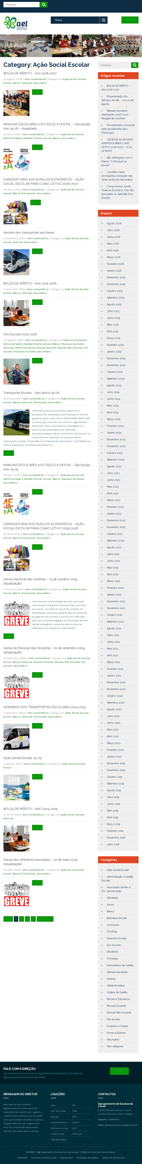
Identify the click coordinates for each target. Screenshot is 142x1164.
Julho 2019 (113, 797)
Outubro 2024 (115, 372)
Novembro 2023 (116, 446)
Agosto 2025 (114, 304)
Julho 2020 (113, 716)
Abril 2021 (112, 655)
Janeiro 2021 (114, 675)
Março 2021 (113, 662)
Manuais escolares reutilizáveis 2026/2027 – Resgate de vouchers (115, 114)
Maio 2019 (112, 810)
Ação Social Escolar (74, 79)
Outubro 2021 (114, 614)
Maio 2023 (113, 486)
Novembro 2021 (116, 608)
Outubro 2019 (114, 776)
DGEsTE (76, 1122)
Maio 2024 (113, 405)
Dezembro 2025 (116, 277)
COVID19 (112, 931)
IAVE (74, 1128)
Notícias (27, 82)
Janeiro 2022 (114, 594)
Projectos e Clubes (25, 351)
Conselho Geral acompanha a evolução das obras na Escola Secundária (116, 176)
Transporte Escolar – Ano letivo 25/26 (31, 393)
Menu (58, 20)
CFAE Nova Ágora (59, 1139)
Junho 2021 (113, 641)
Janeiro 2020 (114, 756)
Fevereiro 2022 (115, 587)
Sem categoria (115, 1046)
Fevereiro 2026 (115, 264)
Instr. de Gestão (58, 1111)
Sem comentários (35, 79)
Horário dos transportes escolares (28, 232)
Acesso (130, 20)
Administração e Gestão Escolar (22, 138)
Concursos (113, 924)
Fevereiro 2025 (115, 345)
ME (73, 1105)
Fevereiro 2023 (115, 507)
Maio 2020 (113, 729)
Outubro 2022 (115, 534)
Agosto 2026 (114, 223)
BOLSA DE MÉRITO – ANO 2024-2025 (30, 809)
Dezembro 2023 (116, 439)
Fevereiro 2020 (115, 749)
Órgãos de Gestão (117, 992)
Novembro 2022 (116, 527)
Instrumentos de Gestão (120, 965)
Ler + (37, 92)
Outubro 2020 (115, 695)
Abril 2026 (113, 250)
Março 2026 (114, 257)
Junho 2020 (113, 722)
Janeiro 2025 (114, 351)
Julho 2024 (113, 392)
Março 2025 (113, 338)
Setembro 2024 (115, 378)
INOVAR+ (22, 1157)
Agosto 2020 (114, 709)
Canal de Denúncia (113, 1157)
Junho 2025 (113, 318)
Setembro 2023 (115, 459)
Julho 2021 (113, 635)
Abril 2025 (112, 331)
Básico (17, 82)
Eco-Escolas (114, 945)
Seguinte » (45, 919)
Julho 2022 (113, 554)
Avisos (7, 82)
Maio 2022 (113, 567)
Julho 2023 (113, 473)
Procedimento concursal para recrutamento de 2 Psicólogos (118, 129)
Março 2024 (113, 419)
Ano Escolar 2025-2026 (20, 334)
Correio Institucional (43, 1157)
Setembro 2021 (115, 621)
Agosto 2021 (114, 628)
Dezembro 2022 (116, 520)
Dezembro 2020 (116, 682)
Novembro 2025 (116, 284)
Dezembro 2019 (116, 763)
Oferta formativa (25, 347)
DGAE (75, 1111)
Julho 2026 (113, 230)
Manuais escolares (73, 343)
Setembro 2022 (115, 540)
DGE (74, 1117)
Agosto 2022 (114, 547)
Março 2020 (114, 743)
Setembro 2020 (116, 702)
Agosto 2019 (114, 790)
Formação (112, 958)
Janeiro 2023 (114, 513)
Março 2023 (113, 500)
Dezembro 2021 (116, 601)
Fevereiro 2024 (115, 426)
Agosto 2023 (114, 466)
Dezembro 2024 (116, 358)
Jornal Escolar (57, 1134)
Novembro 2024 (116, 365)
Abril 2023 (112, 493)
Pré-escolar (29, 193)
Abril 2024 (112, 412)
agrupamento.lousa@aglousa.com (121, 1125)
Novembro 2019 (116, 770)
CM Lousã (77, 1134)
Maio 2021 (112, 648)
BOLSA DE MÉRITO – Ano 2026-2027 (30, 73)
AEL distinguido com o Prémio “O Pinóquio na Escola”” (116, 161)
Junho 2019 (113, 803)
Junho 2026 (113, 237)
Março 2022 (113, 581)
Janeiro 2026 (114, 270)
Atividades (112, 897)
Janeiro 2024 (114, 432)
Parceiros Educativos (118, 999)
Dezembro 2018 (116, 837)
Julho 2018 (113, 844)
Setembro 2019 (115, 783)
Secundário (40, 82)
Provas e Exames (116, 1032)
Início (53, 1105)
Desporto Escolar (116, 938)
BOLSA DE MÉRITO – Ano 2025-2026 (30, 283)
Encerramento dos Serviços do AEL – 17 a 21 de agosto (117, 100)
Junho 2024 (113, 399)
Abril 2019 (112, 817)
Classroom (66, 1157)
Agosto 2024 (114, 385)
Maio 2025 (112, 324)
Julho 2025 (113, 311)
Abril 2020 (113, 736)
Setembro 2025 (115, 297)
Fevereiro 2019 (115, 830)
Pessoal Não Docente (69, 347)
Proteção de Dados (87, 1157)
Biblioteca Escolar (117, 918)
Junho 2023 (113, 480)
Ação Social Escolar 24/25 (22, 758)
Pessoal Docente (46, 347)
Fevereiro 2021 (115, 668)
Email (119, 1071)
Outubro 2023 (115, 453)
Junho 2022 (113, 561)
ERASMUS (112, 951)
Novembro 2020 (116, 689)
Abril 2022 (112, 574)
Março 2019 (113, 824)
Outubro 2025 (114, 291)
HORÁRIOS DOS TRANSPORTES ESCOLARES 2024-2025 (44, 707)
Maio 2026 (113, 243)
